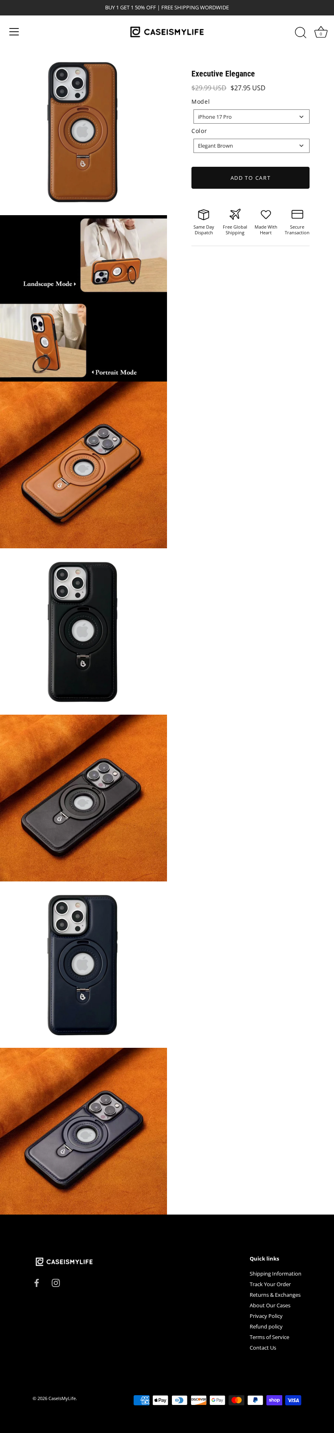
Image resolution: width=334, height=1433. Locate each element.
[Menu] (14, 32)
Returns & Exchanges (275, 1294)
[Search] (301, 33)
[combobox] (251, 116)
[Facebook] (37, 1282)
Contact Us (263, 1347)
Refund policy (266, 1326)
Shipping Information (275, 1273)
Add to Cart (251, 177)
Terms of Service (269, 1337)
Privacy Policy (266, 1316)
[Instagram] (56, 1282)
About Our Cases (270, 1305)
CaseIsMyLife (62, 1398)
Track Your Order (270, 1284)
